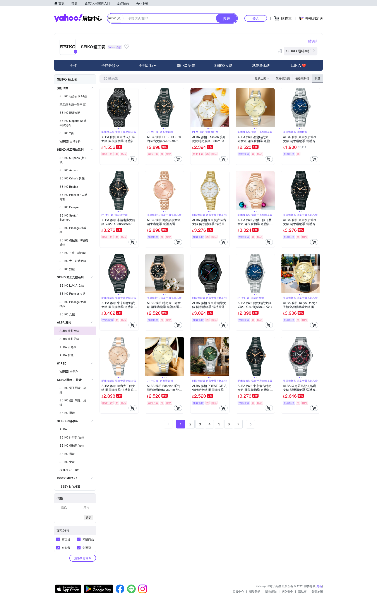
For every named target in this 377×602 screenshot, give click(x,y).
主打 (73, 65)
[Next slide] (136, 107)
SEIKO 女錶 (223, 65)
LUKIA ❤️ (298, 65)
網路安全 (287, 591)
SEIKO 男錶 (186, 65)
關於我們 (254, 591)
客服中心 (238, 591)
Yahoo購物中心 (78, 18)
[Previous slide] (102, 107)
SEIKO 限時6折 (298, 50)
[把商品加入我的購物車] (133, 159)
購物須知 (271, 591)
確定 (88, 517)
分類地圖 (317, 591)
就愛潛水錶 (261, 65)
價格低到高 (283, 78)
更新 (319, 586)
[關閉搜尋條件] (119, 18)
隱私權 (302, 591)
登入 (255, 18)
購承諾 (312, 41)
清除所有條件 (82, 558)
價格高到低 (302, 78)
